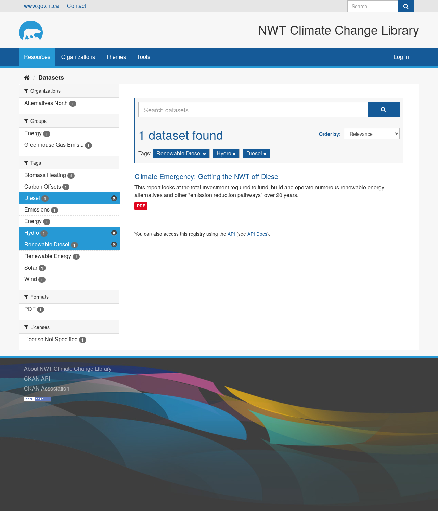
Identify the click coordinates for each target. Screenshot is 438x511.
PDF (141, 206)
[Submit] (406, 6)
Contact (76, 6)
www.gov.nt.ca (41, 6)
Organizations (78, 57)
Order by (329, 133)
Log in (401, 57)
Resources (37, 57)
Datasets (51, 77)
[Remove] (204, 153)
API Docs (257, 233)
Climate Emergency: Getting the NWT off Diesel (207, 176)
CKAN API (37, 378)
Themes (116, 57)
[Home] (27, 77)
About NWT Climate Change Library (68, 368)
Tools (143, 57)
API (231, 233)
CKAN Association (46, 388)
